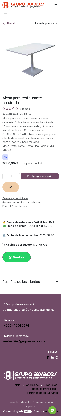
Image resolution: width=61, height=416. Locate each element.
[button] (46, 23)
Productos (50, 385)
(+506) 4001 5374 (15, 325)
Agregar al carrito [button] (41, 176)
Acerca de (32, 385)
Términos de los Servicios (43, 392)
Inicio (17, 385)
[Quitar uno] (5, 176)
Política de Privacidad (43, 388)
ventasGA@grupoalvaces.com (24, 341)
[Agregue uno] (17, 176)
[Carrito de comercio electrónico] (55, 5)
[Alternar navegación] (5, 12)
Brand (10, 23)
